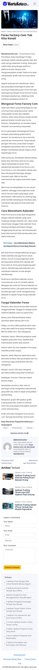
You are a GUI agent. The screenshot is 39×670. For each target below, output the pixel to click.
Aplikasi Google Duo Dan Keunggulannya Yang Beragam (18, 596)
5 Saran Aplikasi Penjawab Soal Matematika (18, 636)
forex (26, 90)
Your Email (8, 531)
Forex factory (6, 170)
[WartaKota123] (15, 3)
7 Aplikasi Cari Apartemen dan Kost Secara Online (18, 616)
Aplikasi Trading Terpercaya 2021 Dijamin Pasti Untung (24, 492)
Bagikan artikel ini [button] (19, 433)
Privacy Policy (30, 659)
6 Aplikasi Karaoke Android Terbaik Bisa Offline (17, 589)
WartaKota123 (18, 454)
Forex (5, 428)
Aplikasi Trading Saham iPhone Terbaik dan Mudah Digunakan (25, 507)
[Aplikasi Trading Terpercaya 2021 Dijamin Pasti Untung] (7, 491)
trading (24, 63)
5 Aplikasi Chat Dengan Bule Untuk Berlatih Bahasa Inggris (18, 582)
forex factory (25, 167)
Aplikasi (18, 472)
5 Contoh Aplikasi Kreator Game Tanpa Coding (19, 623)
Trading (29, 472)
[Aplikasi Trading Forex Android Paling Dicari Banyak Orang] (7, 476)
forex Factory (25, 93)
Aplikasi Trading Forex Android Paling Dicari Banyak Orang (25, 477)
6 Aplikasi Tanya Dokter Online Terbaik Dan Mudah (18, 609)
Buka (16, 45)
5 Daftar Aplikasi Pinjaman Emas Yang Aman (19, 630)
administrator (20, 439)
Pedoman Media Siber (12, 659)
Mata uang (13, 117)
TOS (19, 663)
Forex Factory (25, 54)
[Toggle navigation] (35, 4)
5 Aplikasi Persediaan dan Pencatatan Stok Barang (16, 643)
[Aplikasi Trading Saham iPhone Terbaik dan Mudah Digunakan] (7, 506)
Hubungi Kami (19, 655)
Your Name (8, 521)
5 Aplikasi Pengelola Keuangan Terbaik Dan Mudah (18, 602)
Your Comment (10, 545)
